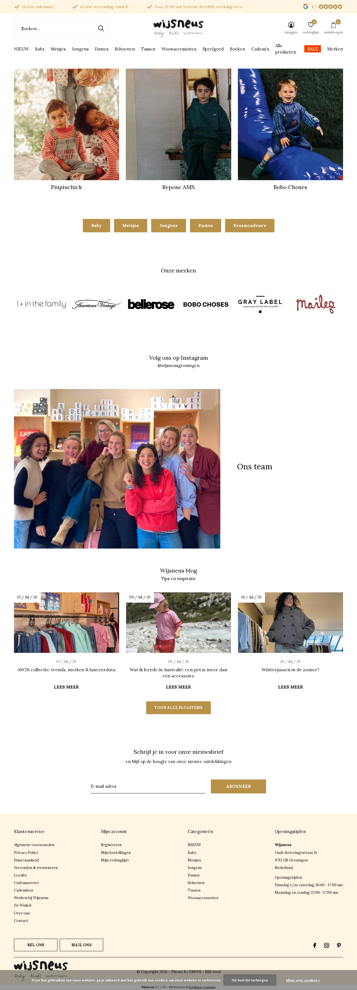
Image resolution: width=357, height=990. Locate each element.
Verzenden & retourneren (36, 867)
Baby (40, 49)
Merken (335, 49)
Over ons (22, 913)
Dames (101, 49)
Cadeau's (260, 49)
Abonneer (238, 786)
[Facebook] (314, 945)
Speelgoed (213, 49)
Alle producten (285, 48)
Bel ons (35, 945)
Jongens (80, 49)
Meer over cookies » (303, 980)
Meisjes (58, 49)
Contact (21, 920)
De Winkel (22, 905)
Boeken (237, 49)
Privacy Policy (26, 852)
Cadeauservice (26, 882)
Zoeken (101, 28)
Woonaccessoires (178, 49)
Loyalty (20, 875)
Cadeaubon (23, 890)
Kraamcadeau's (249, 225)
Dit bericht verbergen (250, 980)
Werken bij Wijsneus (31, 897)
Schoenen (125, 49)
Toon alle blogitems (178, 707)
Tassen (148, 49)
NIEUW (21, 49)
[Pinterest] (339, 945)
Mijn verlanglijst (115, 860)
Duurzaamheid (26, 860)
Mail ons (81, 945)
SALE (312, 49)
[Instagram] (326, 945)
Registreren (111, 844)
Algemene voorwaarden (34, 844)
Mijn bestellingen (116, 852)
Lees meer (66, 687)
